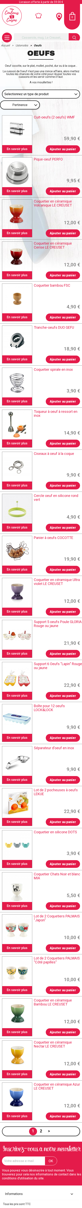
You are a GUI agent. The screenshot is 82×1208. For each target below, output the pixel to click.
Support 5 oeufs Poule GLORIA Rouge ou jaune (58, 624)
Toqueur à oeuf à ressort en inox (55, 414)
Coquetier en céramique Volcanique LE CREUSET (53, 203)
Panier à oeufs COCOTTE (53, 538)
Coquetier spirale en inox (53, 370)
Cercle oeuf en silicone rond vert (56, 498)
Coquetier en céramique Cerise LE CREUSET (53, 245)
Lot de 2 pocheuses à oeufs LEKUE (56, 792)
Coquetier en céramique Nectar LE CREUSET (53, 1044)
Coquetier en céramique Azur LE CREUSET (57, 1086)
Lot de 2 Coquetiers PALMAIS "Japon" (57, 918)
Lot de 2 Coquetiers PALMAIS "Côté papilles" (57, 960)
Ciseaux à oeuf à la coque (54, 454)
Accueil (5, 45)
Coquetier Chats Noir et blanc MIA (57, 876)
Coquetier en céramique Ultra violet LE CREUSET (57, 582)
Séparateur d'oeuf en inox (54, 748)
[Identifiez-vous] (39, 16)
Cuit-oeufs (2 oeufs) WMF (54, 117)
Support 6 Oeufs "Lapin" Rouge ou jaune (58, 666)
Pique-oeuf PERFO (48, 159)
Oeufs (37, 45)
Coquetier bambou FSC (52, 285)
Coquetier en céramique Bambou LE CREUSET (53, 1002)
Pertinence (19, 105)
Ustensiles (22, 45)
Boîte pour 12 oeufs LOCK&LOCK (49, 708)
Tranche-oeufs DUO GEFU (54, 327)
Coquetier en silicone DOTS (55, 832)
